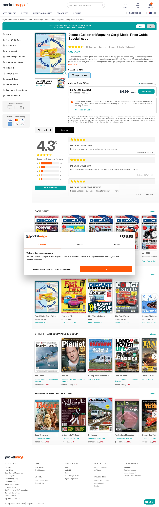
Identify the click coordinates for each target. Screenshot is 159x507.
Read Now (40, 86)
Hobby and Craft (42, 13)
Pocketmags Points (72, 476)
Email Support (40, 470)
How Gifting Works (42, 480)
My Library (11, 45)
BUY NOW (146, 91)
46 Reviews (91, 47)
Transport (63, 13)
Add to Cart (151, 261)
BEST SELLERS (9, 13)
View (143, 261)
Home (8, 34)
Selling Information (101, 480)
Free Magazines (11, 476)
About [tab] (116, 245)
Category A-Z (12, 73)
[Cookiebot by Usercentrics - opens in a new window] (122, 236)
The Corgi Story (122, 316)
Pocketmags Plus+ (14, 62)
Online (67, 473)
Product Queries (100, 467)
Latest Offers (12, 79)
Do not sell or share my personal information (52, 269)
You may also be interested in (53, 393)
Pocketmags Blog (11, 479)
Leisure (77, 13)
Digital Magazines (71, 479)
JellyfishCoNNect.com (132, 476)
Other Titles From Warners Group (56, 334)
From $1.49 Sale (13, 40)
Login (96, 486)
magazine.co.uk (130, 473)
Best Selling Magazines (14, 473)
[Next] (155, 234)
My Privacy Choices (12, 499)
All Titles (8, 467)
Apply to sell (99, 483)
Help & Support (13, 96)
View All (153, 211)
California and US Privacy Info (16, 490)
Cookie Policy (10, 496)
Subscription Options (84, 110)
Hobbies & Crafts (26, 19)
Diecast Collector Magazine (54, 19)
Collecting (38, 19)
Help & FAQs (39, 467)
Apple (67, 467)
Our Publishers (10, 481)
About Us (127, 467)
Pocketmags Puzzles (15, 56)
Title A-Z (10, 68)
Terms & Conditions (12, 493)
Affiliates (97, 470)
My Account (11, 51)
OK (106, 269)
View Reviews (50, 188)
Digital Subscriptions (10, 19)
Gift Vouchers (12, 84)
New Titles (9, 470)
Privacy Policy (10, 487)
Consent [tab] (42, 245)
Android (68, 470)
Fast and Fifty (67, 316)
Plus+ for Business (12, 484)
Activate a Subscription (16, 90)
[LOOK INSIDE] (50, 73)
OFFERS (24, 13)
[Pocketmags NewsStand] (14, 4)
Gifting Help (39, 483)
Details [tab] (80, 245)
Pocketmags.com (131, 470)
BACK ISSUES (42, 211)
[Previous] (37, 297)
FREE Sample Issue (96, 316)
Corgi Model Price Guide (75, 19)
